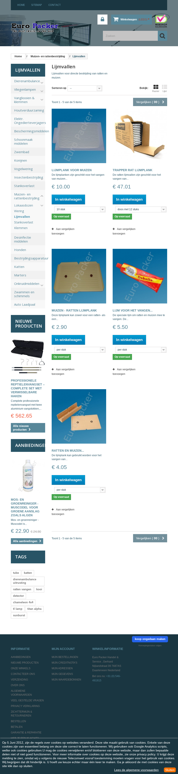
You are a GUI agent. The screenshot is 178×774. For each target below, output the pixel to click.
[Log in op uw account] (102, 20)
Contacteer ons (23, 674)
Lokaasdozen (23, 205)
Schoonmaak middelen (23, 141)
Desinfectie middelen (22, 239)
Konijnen (20, 160)
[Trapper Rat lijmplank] (140, 136)
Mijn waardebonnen (66, 679)
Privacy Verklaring (25, 706)
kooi (39, 589)
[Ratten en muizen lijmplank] (79, 416)
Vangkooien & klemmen (24, 100)
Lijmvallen (22, 217)
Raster (155, 91)
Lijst (165, 91)
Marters (20, 275)
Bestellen (18, 721)
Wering (19, 211)
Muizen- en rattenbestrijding (27, 196)
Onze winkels (20, 668)
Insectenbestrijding (28, 177)
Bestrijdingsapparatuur (29, 258)
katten (28, 572)
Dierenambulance (27, 81)
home (21, 5)
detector (18, 595)
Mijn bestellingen (65, 657)
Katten (19, 266)
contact (54, 5)
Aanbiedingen (31, 445)
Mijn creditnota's (64, 662)
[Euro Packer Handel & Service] (35, 28)
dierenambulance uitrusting (24, 581)
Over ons (18, 685)
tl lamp (17, 608)
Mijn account (63, 649)
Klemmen (21, 228)
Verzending (19, 679)
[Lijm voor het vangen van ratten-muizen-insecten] (140, 276)
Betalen (17, 726)
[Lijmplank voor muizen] (79, 136)
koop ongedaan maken (150, 639)
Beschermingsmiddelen (29, 131)
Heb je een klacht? (25, 738)
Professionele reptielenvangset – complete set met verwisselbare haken (28, 388)
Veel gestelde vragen (27, 700)
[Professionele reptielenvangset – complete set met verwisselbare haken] (28, 356)
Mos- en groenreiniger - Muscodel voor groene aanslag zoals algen (25, 507)
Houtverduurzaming (29, 110)
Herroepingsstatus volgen (150, 645)
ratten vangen (22, 589)
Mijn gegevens (62, 674)
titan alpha (34, 608)
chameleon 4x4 (23, 602)
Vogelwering (23, 169)
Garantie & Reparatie (26, 732)
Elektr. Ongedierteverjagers (29, 120)
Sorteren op (59, 88)
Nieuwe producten (28, 323)
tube (16, 572)
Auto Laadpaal (24, 304)
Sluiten (170, 770)
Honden (20, 250)
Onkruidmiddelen (26, 283)
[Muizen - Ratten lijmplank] (79, 276)
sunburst (19, 615)
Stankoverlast (24, 186)
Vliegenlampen (25, 89)
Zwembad (21, 152)
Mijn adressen (62, 668)
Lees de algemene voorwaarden (136, 770)
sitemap (36, 5)
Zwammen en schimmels (24, 294)
